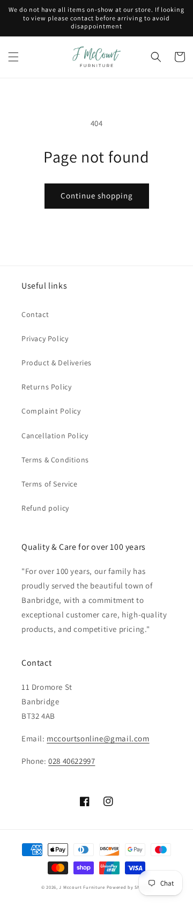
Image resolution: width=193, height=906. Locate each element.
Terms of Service (49, 484)
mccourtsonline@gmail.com (98, 738)
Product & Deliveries (56, 362)
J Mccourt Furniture (82, 887)
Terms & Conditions (55, 460)
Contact (35, 314)
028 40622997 (71, 761)
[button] (13, 57)
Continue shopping (97, 195)
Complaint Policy (51, 411)
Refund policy (45, 508)
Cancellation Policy (54, 435)
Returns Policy (46, 387)
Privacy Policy (44, 338)
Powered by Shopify (129, 887)
